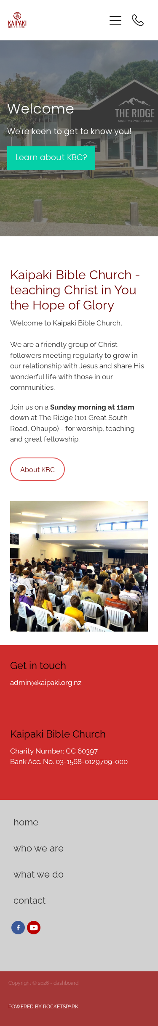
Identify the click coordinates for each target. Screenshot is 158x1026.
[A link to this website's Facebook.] (18, 927)
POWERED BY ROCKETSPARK (43, 1006)
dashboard (66, 982)
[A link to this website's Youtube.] (33, 927)
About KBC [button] (37, 469)
